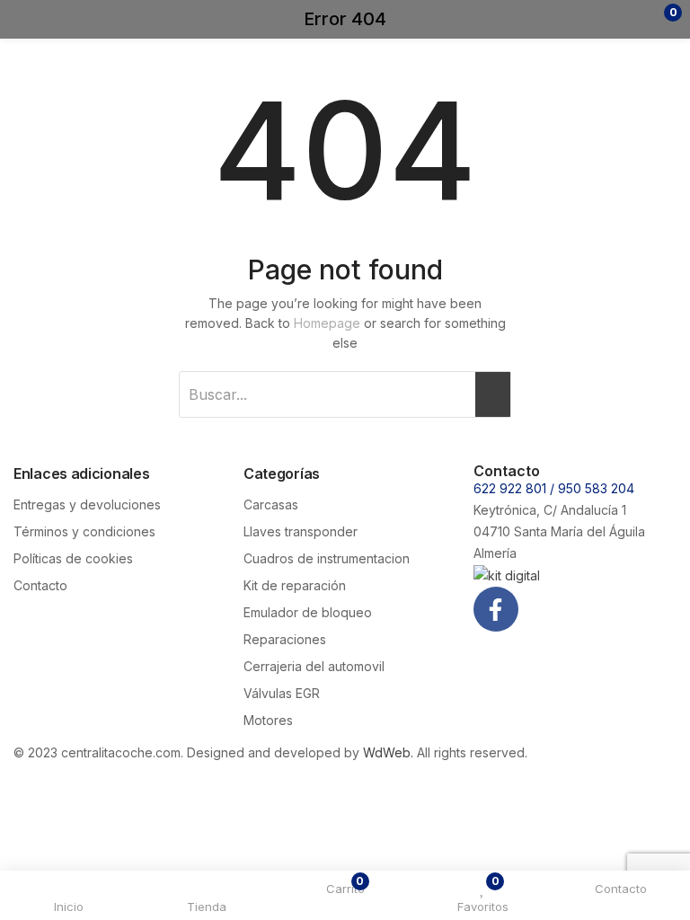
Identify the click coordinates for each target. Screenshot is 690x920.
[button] (638, 19)
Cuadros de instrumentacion (326, 558)
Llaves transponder (300, 531)
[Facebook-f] (495, 609)
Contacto (40, 585)
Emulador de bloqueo (307, 612)
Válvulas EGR (281, 693)
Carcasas (270, 504)
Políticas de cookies (73, 558)
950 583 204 (596, 488)
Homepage (327, 323)
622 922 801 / (515, 488)
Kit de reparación (294, 585)
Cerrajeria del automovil (314, 666)
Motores (268, 720)
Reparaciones (284, 639)
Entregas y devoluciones (87, 504)
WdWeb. (388, 752)
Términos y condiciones (84, 531)
